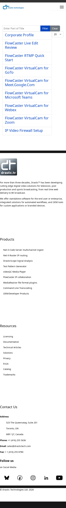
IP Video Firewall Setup (24, 130)
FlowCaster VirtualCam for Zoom (27, 120)
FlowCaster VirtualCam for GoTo (27, 70)
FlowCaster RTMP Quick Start (24, 57)
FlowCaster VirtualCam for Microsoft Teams (27, 95)
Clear (55, 28)
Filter (45, 28)
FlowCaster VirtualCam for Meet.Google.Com (27, 82)
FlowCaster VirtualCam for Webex (27, 107)
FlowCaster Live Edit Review (21, 45)
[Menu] (62, 7)
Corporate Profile (19, 34)
